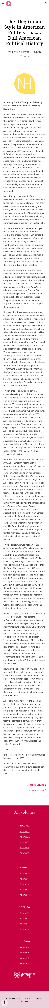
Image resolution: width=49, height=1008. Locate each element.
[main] (24, 32)
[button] (3, 3)
